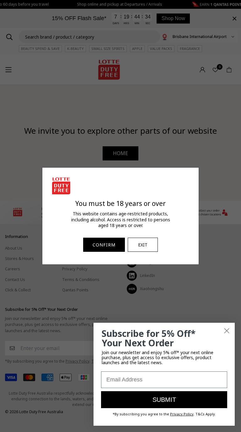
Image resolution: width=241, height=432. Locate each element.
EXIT (142, 245)
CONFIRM (104, 245)
